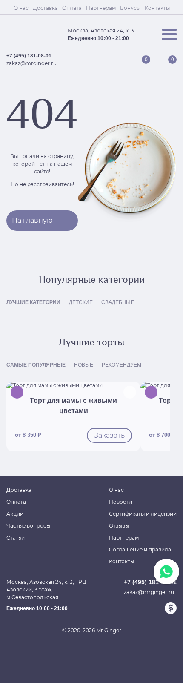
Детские (81, 302)
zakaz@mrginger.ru (31, 63)
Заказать (109, 435)
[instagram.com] (157, 608)
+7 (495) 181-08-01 (28, 56)
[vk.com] (143, 608)
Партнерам (101, 8)
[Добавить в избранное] (129, 392)
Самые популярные (36, 365)
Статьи (15, 537)
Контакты (157, 8)
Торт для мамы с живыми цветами (73, 405)
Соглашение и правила (140, 549)
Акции (14, 514)
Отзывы (119, 525)
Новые (83, 365)
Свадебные (117, 302)
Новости (120, 502)
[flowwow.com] (171, 608)
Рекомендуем (121, 365)
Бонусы (130, 8)
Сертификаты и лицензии (143, 514)
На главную (32, 220)
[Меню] (169, 34)
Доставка (45, 8)
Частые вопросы (28, 525)
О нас (21, 8)
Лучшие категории (33, 302)
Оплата (72, 8)
